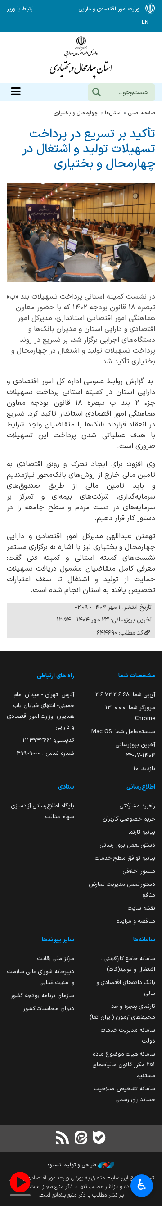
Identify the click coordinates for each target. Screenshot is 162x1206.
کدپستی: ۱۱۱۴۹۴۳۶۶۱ (48, 740)
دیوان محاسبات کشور (48, 1008)
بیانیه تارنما (141, 832)
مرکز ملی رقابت (55, 958)
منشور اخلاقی (139, 871)
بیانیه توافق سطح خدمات (125, 858)
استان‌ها (113, 113)
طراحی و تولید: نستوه (73, 1165)
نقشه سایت (141, 908)
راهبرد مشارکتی (137, 806)
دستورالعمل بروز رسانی (127, 845)
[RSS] (63, 1138)
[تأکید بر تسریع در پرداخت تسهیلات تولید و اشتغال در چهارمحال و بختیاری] (81, 232)
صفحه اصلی (141, 113)
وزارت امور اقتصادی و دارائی (81, 57)
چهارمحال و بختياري (76, 113)
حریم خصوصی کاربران (129, 819)
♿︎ (141, 1185)
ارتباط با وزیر (20, 9)
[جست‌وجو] (96, 93)
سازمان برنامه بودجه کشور (42, 995)
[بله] (99, 1138)
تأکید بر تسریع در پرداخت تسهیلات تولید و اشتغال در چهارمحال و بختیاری (88, 149)
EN (145, 22)
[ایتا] (81, 1138)
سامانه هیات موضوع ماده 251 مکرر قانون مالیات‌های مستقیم (124, 1065)
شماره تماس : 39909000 (45, 753)
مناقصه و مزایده (136, 921)
